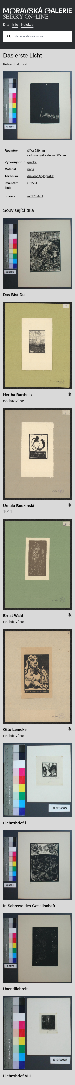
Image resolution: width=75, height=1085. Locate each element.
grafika (32, 162)
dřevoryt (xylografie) (40, 176)
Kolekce (27, 25)
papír (30, 169)
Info (15, 25)
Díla (6, 25)
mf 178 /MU (35, 196)
